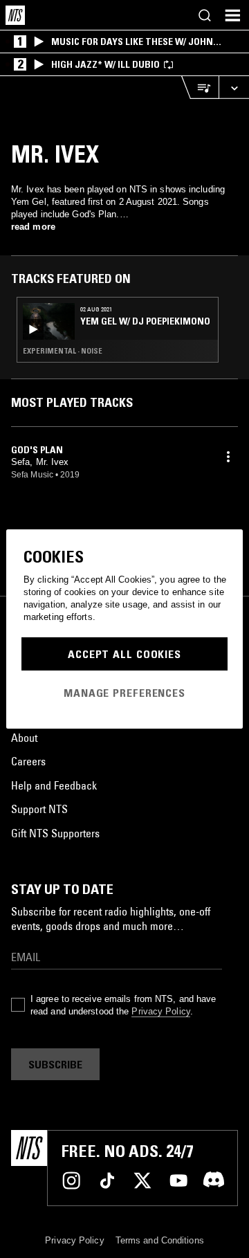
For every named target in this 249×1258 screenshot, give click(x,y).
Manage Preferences (124, 693)
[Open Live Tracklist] (200, 87)
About (24, 738)
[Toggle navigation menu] (232, 15)
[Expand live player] (234, 87)
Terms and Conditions (160, 1240)
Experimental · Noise (62, 351)
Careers (28, 761)
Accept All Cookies (124, 654)
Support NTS (39, 809)
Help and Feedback (54, 785)
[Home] (15, 15)
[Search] (204, 15)
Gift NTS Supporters (55, 833)
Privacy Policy (160, 1011)
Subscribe (55, 1064)
